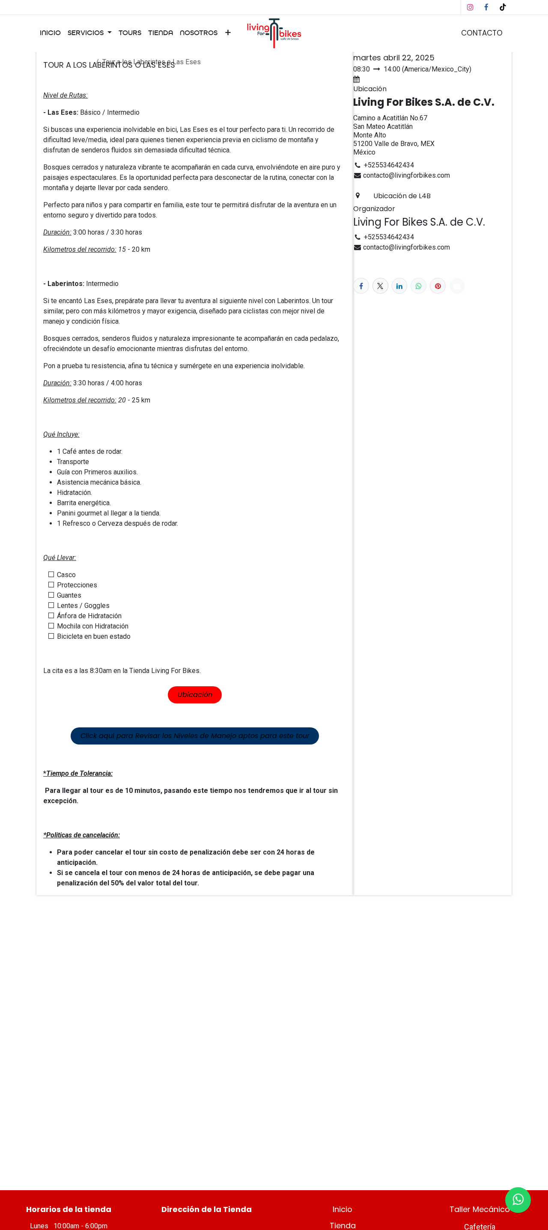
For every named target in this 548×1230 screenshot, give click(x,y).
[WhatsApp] (418, 286)
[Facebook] (486, 7)
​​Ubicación (195, 695)
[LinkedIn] (400, 286)
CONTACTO (482, 33)
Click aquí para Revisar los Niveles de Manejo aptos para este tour (195, 736)
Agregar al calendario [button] (394, 79)
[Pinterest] (438, 286)
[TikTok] (502, 7)
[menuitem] (50, 33)
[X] (380, 286)
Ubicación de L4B (402, 196)
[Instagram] (470, 7)
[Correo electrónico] (457, 286)
